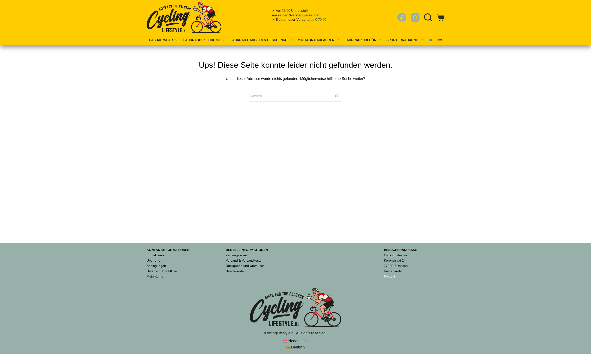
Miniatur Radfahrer (316, 40)
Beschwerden (236, 271)
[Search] (428, 17)
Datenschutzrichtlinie (162, 271)
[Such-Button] (337, 96)
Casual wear (161, 40)
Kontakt (389, 276)
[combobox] (290, 96)
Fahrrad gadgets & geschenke (258, 40)
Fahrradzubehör (360, 40)
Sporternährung (402, 40)
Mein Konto (155, 276)
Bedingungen (156, 266)
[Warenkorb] (440, 17)
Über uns (153, 260)
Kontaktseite (156, 255)
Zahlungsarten (236, 255)
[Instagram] (415, 17)
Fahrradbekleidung (201, 40)
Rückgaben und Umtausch (245, 266)
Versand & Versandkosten (244, 260)
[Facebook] (401, 17)
